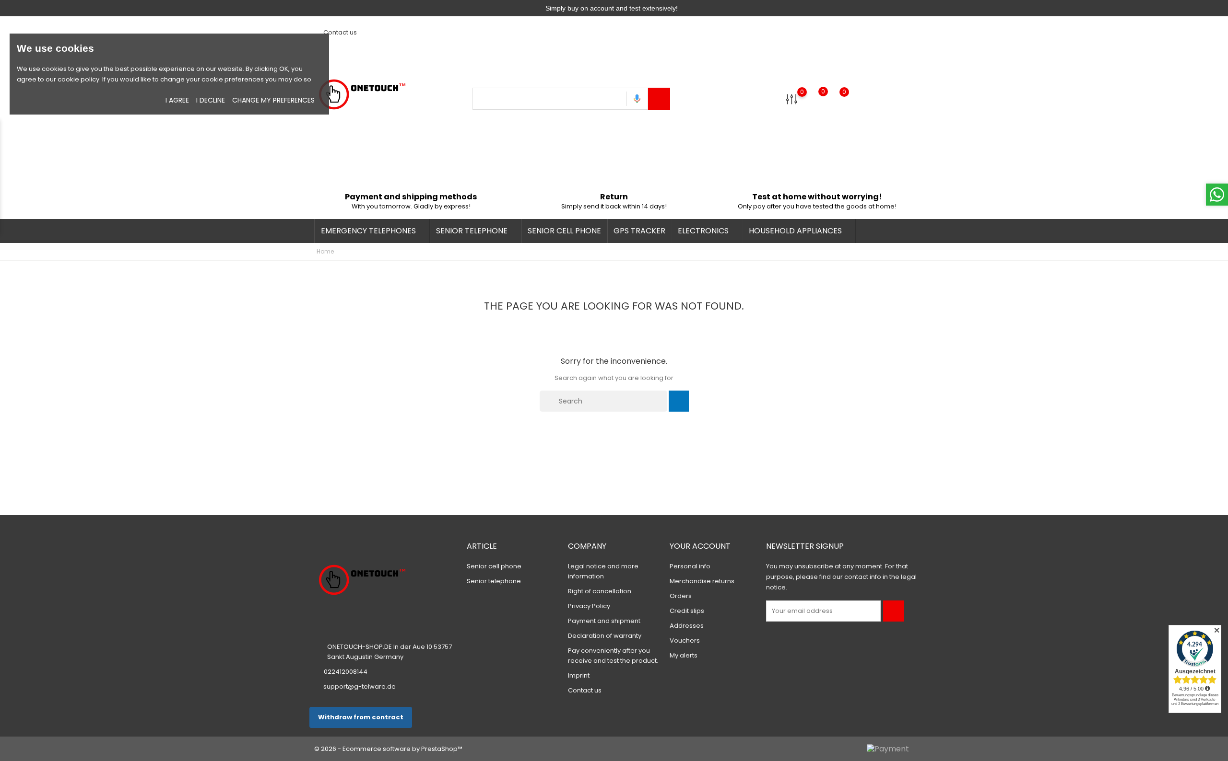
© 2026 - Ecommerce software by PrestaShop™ (388, 748)
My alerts (683, 655)
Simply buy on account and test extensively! (611, 8)
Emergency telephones (371, 230)
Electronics (706, 230)
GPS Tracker (639, 230)
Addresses (687, 625)
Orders (681, 595)
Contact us (339, 32)
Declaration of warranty (604, 635)
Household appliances (798, 230)
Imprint (579, 675)
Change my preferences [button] (273, 100)
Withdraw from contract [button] (360, 717)
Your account (700, 546)
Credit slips (687, 610)
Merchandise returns (702, 581)
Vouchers (685, 640)
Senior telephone (474, 230)
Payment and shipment (604, 620)
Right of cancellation (599, 591)
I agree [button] (177, 100)
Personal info (690, 566)
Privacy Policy (589, 606)
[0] (791, 99)
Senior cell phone (564, 230)
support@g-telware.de (359, 686)
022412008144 (345, 671)
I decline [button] (210, 100)
